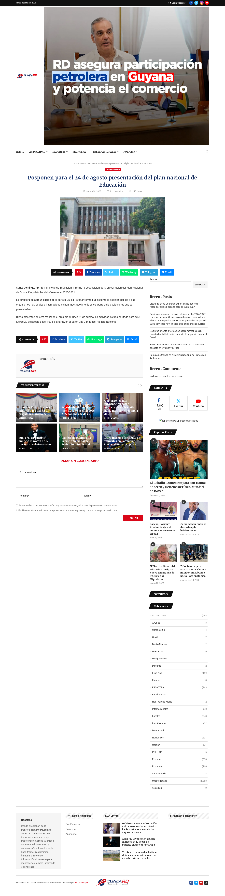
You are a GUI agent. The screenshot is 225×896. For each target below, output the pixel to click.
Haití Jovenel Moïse (180, 701)
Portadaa (180, 766)
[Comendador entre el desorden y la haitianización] (194, 511)
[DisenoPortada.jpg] (126, 8)
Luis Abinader (180, 723)
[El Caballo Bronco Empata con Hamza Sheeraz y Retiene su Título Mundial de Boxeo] (179, 459)
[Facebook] (191, 3)
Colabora (71, 829)
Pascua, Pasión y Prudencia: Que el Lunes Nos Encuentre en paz (162, 529)
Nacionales (180, 737)
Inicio (20, 151)
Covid (180, 637)
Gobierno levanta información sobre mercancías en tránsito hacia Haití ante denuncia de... (121, 407)
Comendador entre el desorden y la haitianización (193, 527)
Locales (180, 716)
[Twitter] (196, 3)
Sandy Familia (180, 773)
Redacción (47, 359)
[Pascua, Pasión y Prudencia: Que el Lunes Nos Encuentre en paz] (163, 511)
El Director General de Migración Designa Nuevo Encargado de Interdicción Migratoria (163, 573)
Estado (180, 680)
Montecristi (180, 730)
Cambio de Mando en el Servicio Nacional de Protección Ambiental (76, 441)
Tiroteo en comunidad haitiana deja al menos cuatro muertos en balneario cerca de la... (139, 855)
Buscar (153, 279)
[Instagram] (202, 3)
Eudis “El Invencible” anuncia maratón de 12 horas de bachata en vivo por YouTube (138, 841)
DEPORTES (58, 151)
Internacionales (104, 151)
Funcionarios (180, 694)
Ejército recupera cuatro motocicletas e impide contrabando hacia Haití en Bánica (193, 571)
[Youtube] (207, 3)
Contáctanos (73, 824)
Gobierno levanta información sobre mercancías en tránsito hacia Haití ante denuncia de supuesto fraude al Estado (178, 334)
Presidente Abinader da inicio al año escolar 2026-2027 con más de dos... (78, 411)
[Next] (141, 385)
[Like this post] (80, 272)
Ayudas (180, 622)
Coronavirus (180, 630)
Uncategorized (113, 170)
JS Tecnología (81, 882)
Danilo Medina (180, 644)
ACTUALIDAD (37, 151)
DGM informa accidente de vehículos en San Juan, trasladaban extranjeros (122, 441)
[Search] (207, 151)
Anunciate (71, 834)
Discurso (180, 665)
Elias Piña (180, 673)
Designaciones (180, 658)
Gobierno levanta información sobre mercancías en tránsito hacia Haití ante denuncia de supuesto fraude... (139, 828)
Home (76, 163)
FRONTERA (79, 151)
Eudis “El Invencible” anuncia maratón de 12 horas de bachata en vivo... (36, 441)
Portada (180, 759)
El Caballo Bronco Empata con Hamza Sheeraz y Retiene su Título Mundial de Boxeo (178, 487)
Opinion (180, 745)
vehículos (180, 788)
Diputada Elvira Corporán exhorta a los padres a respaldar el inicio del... (35, 411)
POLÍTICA (129, 151)
